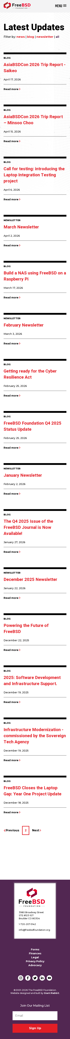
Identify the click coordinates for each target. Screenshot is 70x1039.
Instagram (20, 978)
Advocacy (35, 965)
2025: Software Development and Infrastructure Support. (32, 681)
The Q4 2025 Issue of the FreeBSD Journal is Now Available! (28, 527)
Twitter (35, 978)
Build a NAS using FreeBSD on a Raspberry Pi (35, 276)
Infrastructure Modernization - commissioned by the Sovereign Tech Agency (35, 736)
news (21, 36)
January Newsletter (23, 475)
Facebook (27, 978)
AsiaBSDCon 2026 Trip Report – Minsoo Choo (33, 120)
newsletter (44, 36)
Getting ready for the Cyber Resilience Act (30, 374)
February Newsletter (24, 325)
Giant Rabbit (51, 993)
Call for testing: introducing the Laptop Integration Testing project (34, 175)
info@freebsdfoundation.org (34, 930)
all (57, 36)
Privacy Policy (35, 961)
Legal (35, 957)
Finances (35, 953)
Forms (35, 949)
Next (35, 830)
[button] (60, 6)
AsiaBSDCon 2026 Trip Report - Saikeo (35, 68)
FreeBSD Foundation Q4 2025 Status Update (32, 426)
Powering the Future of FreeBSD (26, 628)
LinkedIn (42, 978)
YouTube (49, 978)
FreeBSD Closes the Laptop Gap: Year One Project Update (32, 791)
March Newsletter (21, 227)
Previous (12, 830)
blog (30, 36)
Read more (11, 89)
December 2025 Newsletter (30, 579)
